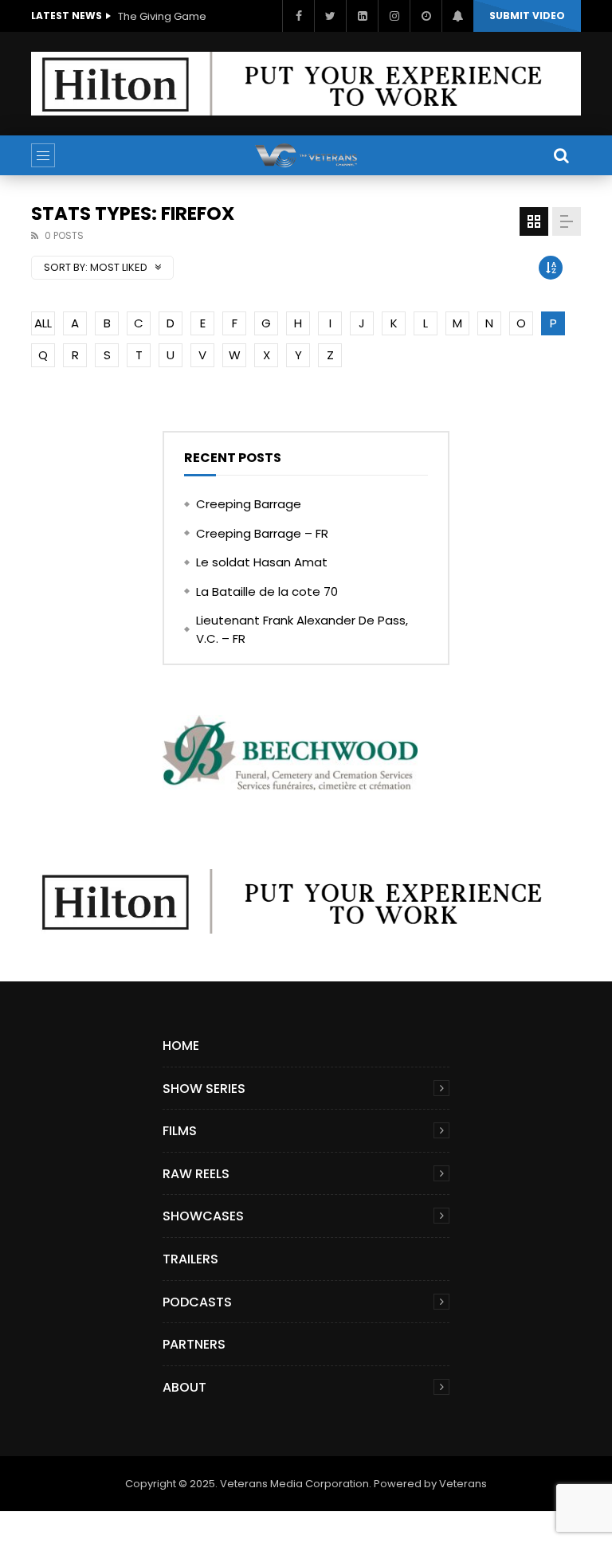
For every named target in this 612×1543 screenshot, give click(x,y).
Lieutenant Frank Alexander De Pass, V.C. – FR (302, 629)
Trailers (190, 1259)
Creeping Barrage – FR (262, 533)
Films (180, 1131)
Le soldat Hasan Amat (262, 562)
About (184, 1387)
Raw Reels (196, 1174)
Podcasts (197, 1302)
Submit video (527, 15)
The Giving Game (162, 16)
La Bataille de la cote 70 (267, 591)
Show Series (204, 1088)
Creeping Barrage (248, 503)
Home (181, 1045)
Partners (194, 1344)
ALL (43, 323)
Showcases (203, 1216)
